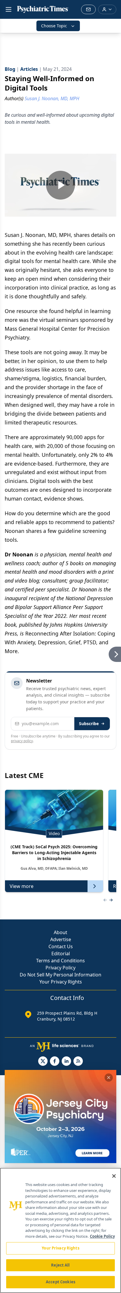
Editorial (60, 953)
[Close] (113, 1176)
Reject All (60, 1265)
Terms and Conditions (60, 960)
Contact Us (60, 946)
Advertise (60, 939)
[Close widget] (109, 1077)
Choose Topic (54, 26)
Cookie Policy (102, 1236)
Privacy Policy (60, 967)
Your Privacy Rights (60, 981)
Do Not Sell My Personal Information (60, 974)
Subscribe (89, 723)
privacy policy (22, 740)
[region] (60, 1230)
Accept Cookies (60, 1281)
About (60, 932)
